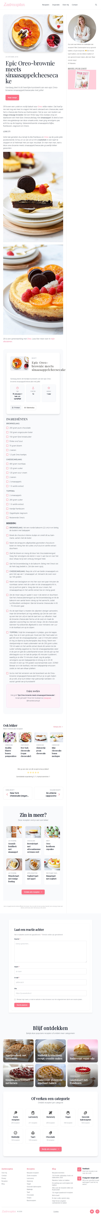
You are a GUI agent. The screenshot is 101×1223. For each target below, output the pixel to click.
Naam (16, 967)
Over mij (66, 5)
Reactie (17, 939)
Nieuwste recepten (33, 1173)
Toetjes (29, 1198)
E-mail (16, 978)
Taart (28, 1192)
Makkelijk (30, 1189)
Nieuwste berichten (58, 1173)
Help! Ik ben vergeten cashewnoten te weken (59, 1202)
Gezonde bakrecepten (34, 1187)
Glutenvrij (30, 1181)
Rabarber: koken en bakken (61, 1180)
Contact (75, 5)
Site (15, 988)
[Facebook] (92, 1211)
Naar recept (12, 97)
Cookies (56, 1211)
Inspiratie (55, 5)
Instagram (47, 698)
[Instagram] (97, 1211)
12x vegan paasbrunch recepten (62, 1192)
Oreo (46, 137)
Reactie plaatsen (22, 1005)
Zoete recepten (32, 1175)
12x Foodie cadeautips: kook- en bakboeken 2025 (62, 1176)
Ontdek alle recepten (32, 892)
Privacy (4, 1178)
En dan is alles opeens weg (60, 1198)
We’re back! (55, 1195)
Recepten (45, 5)
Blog (3, 1184)
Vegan (29, 1184)
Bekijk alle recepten (49, 1149)
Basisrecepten (31, 1200)
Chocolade (30, 1195)
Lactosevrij (30, 1178)
